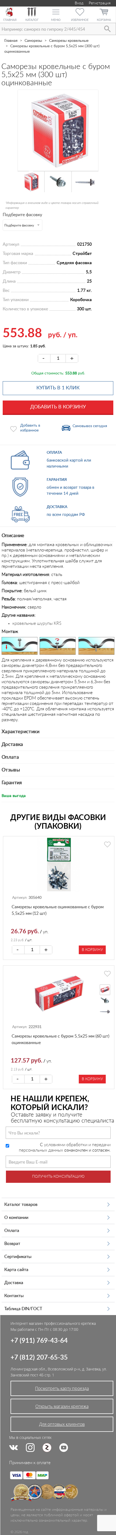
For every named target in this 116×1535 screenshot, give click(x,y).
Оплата (10, 757)
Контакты (14, 1296)
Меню (55, 19)
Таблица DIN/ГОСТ (23, 1309)
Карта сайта (16, 1270)
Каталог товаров (20, 1204)
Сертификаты (18, 1257)
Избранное (79, 19)
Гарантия (12, 782)
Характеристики (20, 731)
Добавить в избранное (30, 428)
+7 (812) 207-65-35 (39, 1357)
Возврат (12, 1243)
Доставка (12, 744)
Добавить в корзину (58, 407)
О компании (16, 1217)
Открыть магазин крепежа (61, 1406)
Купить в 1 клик (58, 388)
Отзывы (11, 770)
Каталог (32, 19)
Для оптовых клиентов (62, 1424)
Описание (13, 535)
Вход (78, 3)
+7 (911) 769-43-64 (39, 1341)
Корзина (104, 19)
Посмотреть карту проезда (62, 1388)
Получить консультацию (58, 1176)
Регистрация (100, 3)
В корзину (92, 950)
